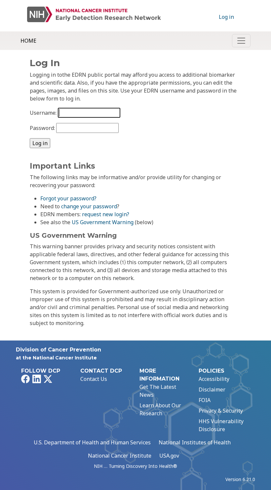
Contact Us (93, 379)
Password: (42, 128)
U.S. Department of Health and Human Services (92, 442)
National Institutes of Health (195, 442)
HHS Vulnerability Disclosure (221, 425)
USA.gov (169, 455)
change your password (89, 206)
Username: (43, 112)
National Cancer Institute (119, 455)
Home (28, 40)
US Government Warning (103, 222)
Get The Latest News (157, 390)
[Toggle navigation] (241, 40)
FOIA (205, 400)
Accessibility (214, 379)
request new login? (105, 214)
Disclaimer (212, 389)
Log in (226, 16)
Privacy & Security (221, 410)
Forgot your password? (68, 198)
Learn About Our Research (160, 409)
